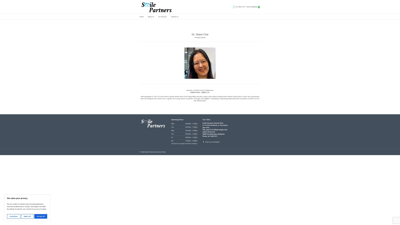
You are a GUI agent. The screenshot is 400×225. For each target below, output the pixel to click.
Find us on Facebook (212, 142)
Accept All (41, 216)
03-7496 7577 (240, 7)
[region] (27, 208)
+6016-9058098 (251, 7)
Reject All (27, 216)
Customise (14, 216)
